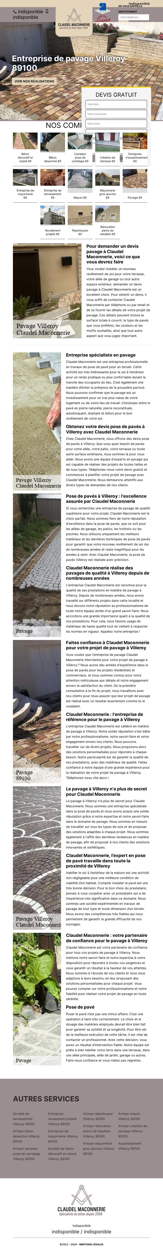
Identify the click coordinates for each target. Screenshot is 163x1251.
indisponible (30, 11)
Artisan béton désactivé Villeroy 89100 (26, 1136)
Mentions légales (91, 1244)
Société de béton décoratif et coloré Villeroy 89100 (62, 1154)
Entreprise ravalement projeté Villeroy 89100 (62, 1119)
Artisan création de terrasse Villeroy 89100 (132, 1131)
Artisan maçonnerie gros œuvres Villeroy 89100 (98, 1148)
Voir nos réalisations (34, 81)
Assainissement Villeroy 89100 (129, 1146)
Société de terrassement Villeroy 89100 (24, 1119)
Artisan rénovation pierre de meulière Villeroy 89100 (97, 1131)
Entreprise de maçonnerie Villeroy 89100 (63, 1136)
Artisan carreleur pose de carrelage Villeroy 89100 (26, 1154)
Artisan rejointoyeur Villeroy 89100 (98, 1116)
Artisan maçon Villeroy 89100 (129, 1116)
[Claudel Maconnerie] (74, 22)
